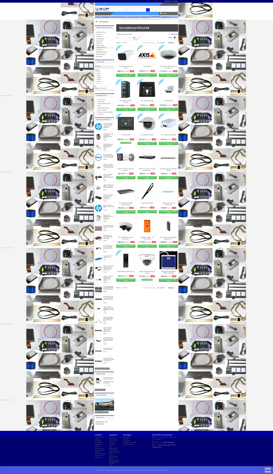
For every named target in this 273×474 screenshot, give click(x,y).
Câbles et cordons (122, 16)
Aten (98, 75)
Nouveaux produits (103, 119)
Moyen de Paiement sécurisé (103, 107)
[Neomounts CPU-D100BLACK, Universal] (98, 218)
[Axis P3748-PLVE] (168, 89)
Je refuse (268, 471)
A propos (99, 105)
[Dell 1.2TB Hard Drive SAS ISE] (98, 157)
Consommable (114, 16)
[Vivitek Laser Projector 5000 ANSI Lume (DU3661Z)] (98, 279)
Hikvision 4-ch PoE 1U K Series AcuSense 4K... (147, 169)
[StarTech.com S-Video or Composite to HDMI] (98, 197)
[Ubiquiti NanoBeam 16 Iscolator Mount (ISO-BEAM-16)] (98, 147)
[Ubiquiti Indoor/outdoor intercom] (126, 260)
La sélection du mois (165, 16)
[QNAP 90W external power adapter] (98, 238)
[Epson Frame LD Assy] (98, 351)
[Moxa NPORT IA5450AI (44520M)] (126, 89)
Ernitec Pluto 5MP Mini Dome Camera (147, 272)
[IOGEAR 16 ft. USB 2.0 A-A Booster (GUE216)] (98, 167)
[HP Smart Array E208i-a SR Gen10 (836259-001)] (98, 289)
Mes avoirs (125, 439)
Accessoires (130, 16)
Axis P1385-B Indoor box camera (125, 67)
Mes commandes (127, 437)
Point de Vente (99, 49)
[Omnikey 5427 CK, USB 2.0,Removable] (168, 192)
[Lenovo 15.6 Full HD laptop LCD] (98, 330)
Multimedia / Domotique (101, 52)
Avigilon (99, 77)
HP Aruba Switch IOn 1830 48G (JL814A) (168, 169)
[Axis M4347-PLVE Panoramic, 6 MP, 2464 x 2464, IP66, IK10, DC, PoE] (168, 55)
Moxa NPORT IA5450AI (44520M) (126, 101)
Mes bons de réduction (128, 444)
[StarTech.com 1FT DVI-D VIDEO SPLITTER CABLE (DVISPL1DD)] (98, 268)
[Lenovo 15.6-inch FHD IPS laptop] (98, 361)
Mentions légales (101, 101)
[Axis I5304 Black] (126, 123)
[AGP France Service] (108, 9)
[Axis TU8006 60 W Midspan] (168, 123)
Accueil (110, 446)
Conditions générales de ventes (103, 103)
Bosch (99, 81)
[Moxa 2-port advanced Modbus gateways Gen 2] (168, 226)
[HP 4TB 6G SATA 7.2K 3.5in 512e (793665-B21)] (98, 299)
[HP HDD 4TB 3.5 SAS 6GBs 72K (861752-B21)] (98, 340)
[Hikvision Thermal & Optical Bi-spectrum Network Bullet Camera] (126, 157)
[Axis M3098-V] (147, 55)
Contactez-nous (167, 1)
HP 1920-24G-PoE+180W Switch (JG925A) (126, 203)
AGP (98, 73)
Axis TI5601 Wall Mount (147, 100)
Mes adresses (126, 440)
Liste (177, 38)
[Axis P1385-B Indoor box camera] (126, 55)
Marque (97, 17)
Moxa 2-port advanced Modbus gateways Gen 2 (168, 238)
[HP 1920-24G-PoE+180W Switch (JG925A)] (126, 192)
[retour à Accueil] (96, 22)
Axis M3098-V (147, 66)
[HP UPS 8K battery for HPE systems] (98, 126)
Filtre (106, 421)
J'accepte (267, 468)
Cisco (98, 83)
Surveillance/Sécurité (155, 16)
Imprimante (98, 43)
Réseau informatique (145, 16)
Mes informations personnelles (130, 442)
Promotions (100, 374)
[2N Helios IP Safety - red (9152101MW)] (147, 226)
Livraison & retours (101, 99)
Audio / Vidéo (99, 56)
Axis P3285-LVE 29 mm (147, 135)
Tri (116, 37)
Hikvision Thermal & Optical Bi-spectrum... (125, 169)
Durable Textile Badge (147, 203)
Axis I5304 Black (125, 135)
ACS (98, 71)
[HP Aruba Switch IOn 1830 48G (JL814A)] (168, 157)
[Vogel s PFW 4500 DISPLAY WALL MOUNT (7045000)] (98, 309)
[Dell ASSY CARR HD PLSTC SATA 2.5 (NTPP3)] (98, 177)
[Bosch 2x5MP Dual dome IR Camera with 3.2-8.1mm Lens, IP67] (126, 226)
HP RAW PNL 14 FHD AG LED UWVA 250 (108, 378)
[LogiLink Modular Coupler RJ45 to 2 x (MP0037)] (98, 187)
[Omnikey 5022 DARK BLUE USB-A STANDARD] (168, 260)
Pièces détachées (105, 16)
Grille (175, 38)
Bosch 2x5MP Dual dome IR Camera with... (125, 238)
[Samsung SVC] (98, 258)
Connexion (175, 1)
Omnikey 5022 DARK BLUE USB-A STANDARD (168, 272)
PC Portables (99, 36)
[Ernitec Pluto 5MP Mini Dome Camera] (147, 260)
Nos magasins (100, 114)
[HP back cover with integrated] (98, 208)
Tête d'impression (100, 421)
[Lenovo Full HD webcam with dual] (98, 228)
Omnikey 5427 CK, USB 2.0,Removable (168, 203)
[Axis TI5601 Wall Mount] (147, 89)
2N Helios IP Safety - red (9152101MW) (147, 238)
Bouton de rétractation (102, 110)
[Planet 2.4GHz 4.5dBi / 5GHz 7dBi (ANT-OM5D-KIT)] (98, 320)
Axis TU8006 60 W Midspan (168, 135)
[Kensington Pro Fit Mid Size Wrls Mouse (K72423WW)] (98, 136)
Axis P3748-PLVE (168, 100)
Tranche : (97, 88)
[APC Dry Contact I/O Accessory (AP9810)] (98, 248)
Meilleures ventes (113, 440)
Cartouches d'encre (100, 423)
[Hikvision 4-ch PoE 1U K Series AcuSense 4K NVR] (147, 157)
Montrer (134, 37)
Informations (101, 95)
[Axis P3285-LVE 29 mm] (147, 123)
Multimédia (137, 16)
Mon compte (127, 435)
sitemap (111, 465)
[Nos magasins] (104, 404)
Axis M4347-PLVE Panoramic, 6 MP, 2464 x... (168, 67)
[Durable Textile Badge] (147, 192)
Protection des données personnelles (105, 112)
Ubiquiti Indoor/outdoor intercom (125, 271)
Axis (99, 79)
